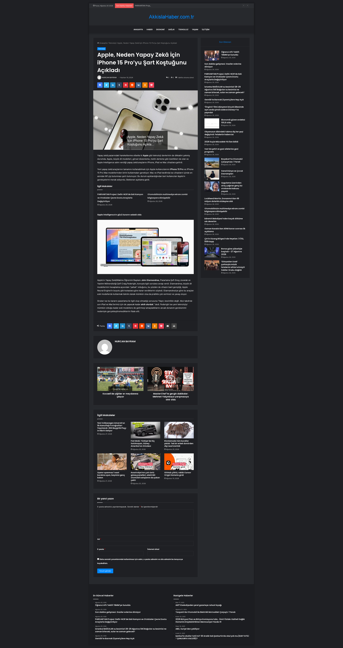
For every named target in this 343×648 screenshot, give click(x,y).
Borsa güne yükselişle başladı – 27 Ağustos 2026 (231, 251)
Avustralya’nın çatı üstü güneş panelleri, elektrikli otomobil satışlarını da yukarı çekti (145, 476)
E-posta (101, 549)
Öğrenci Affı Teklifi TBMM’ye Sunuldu (230, 53)
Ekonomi (160, 29)
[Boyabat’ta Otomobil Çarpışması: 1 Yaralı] (211, 163)
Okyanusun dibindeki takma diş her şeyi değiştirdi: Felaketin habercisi (223, 133)
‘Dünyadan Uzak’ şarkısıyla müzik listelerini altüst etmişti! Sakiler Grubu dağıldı (233, 265)
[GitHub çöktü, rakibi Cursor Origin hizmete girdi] (179, 461)
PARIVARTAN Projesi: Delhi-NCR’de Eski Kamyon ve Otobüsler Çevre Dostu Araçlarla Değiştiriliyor (175, 6)
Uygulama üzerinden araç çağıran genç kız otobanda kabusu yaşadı (231, 187)
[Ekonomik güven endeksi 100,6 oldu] (211, 123)
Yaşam (195, 29)
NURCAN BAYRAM (109, 77)
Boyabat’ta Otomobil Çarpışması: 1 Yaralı (232, 160)
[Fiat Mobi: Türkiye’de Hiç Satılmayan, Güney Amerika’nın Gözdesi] (145, 430)
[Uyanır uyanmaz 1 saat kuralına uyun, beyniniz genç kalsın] (112, 461)
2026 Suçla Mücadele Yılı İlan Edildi (221, 141)
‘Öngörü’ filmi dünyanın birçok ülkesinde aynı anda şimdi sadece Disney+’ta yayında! (224, 110)
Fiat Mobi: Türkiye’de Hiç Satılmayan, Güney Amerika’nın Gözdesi (143, 443)
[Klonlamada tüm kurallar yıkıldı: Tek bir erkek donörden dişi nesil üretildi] (179, 430)
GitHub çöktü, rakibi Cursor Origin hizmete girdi (177, 473)
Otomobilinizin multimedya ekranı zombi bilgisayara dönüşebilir (224, 210)
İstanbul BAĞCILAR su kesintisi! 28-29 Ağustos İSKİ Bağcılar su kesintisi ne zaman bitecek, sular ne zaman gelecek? (224, 89)
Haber (149, 29)
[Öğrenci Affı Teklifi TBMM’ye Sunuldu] (211, 56)
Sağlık (171, 29)
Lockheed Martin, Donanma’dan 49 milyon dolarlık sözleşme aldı (221, 200)
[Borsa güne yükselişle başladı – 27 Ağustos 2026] (211, 252)
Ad (99, 539)
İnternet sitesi (153, 549)
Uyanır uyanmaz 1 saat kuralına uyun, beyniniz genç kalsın (111, 475)
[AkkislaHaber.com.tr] (171, 17)
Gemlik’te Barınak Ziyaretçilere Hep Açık (224, 99)
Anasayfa (138, 29)
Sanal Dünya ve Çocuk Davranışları (232, 172)
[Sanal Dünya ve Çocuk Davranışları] (211, 175)
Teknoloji (183, 29)
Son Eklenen (225, 42)
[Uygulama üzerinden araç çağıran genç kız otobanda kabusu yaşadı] (211, 186)
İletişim (205, 29)
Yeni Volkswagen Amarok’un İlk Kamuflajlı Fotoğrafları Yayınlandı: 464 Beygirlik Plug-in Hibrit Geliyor (112, 427)
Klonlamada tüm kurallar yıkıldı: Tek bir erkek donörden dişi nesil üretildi (178, 443)
